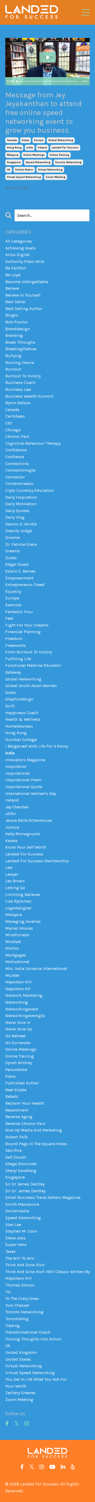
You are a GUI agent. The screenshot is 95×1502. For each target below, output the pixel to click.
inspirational (17, 773)
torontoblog (17, 1318)
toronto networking (68, 162)
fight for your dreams (27, 625)
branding (14, 335)
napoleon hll (17, 988)
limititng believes (22, 894)
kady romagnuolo (22, 833)
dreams (12, 550)
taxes (10, 1251)
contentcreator (19, 483)
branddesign (17, 328)
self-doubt (15, 1157)
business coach (20, 382)
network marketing (23, 995)
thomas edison (20, 1285)
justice (12, 827)
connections (17, 463)
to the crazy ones (22, 1298)
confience (14, 456)
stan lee (13, 1224)
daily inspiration (21, 497)
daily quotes (17, 510)
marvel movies (19, 928)
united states (24, 169)
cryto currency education (29, 490)
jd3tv (10, 813)
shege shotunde (20, 1163)
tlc (8, 1291)
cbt (8, 422)
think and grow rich (25, 1264)
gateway (13, 672)
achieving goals (20, 248)
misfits (12, 948)
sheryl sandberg (20, 1170)
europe (39, 140)
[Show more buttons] (85, 81)
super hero (16, 1244)
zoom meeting (55, 177)
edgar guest (17, 564)
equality (13, 591)
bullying (13, 355)
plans (10, 1076)
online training (59, 155)
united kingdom (21, 1352)
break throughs (20, 342)
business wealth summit (29, 396)
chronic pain (17, 436)
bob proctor (16, 321)
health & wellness (23, 719)
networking (16, 1002)
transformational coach (27, 1332)
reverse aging (18, 1116)
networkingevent (21, 1009)
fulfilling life (18, 658)
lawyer (11, 874)
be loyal (13, 274)
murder (12, 975)
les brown (15, 880)
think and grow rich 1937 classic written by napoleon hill (47, 1275)
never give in (17, 1022)
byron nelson (18, 402)
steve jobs (15, 1237)
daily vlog (15, 517)
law (9, 867)
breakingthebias (21, 348)
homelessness (19, 726)
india (29, 147)
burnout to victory (23, 375)
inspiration (15, 766)
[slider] (47, 81)
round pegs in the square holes (36, 1143)
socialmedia (17, 1210)
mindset (13, 941)
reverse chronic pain (25, 1123)
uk (8, 169)
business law (18, 389)
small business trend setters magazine (42, 1197)
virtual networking (50, 169)
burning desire (19, 362)
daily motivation (21, 503)
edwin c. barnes (20, 571)
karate (11, 840)
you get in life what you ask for (36, 1379)
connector (15, 476)
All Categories (18, 241)
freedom (13, 638)
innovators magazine (25, 759)
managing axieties (23, 921)
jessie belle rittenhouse (28, 820)
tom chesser (17, 1305)
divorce (12, 537)
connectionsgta (20, 470)
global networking (60, 140)
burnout (13, 369)
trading (12, 1325)
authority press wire (24, 261)
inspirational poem (23, 779)
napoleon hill (18, 981)
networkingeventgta (25, 1015)
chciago (13, 429)
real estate (15, 1089)
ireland (42, 147)
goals (10, 692)
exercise (13, 604)
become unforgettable (26, 281)
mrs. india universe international (36, 968)
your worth (15, 1386)
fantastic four (19, 611)
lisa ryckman (18, 901)
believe (12, 288)
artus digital (17, 254)
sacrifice (13, 1150)
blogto (11, 315)
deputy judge (18, 530)
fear (9, 618)
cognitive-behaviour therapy (32, 443)
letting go (15, 887)
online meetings (34, 155)
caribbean (15, 416)
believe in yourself (22, 295)
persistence (16, 1069)
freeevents (15, 645)
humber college (21, 739)
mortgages (15, 955)
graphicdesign (19, 699)
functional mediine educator (33, 665)
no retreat (15, 1035)
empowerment (19, 577)
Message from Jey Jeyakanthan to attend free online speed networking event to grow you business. (43, 112)
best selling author (23, 308)
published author (22, 1082)
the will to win (19, 1258)
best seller (15, 301)
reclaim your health (24, 1103)
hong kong (14, 147)
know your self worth (25, 847)
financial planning (23, 631)
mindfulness (17, 934)
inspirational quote (23, 786)
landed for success (65, 147)
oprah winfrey (18, 1062)
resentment (16, 1110)
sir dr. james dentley (25, 1190)
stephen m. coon (21, 1231)
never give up (18, 1029)
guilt (10, 705)
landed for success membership (37, 860)
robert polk (16, 1136)
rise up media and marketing (33, 1130)
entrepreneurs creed (25, 584)
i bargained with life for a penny (36, 746)
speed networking (38, 162)
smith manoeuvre (22, 1204)
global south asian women (31, 685)
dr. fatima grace (21, 544)
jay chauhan (17, 806)
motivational (17, 961)
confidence (16, 449)
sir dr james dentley (25, 1183)
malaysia (12, 155)
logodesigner (18, 907)
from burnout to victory (28, 651)
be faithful (15, 268)
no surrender (18, 1042)
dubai (25, 140)
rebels (11, 1096)
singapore (14, 162)
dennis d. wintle (21, 524)
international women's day (30, 793)
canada (12, 140)
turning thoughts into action (33, 1338)
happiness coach (21, 712)
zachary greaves (20, 1392)
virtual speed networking (24, 177)
